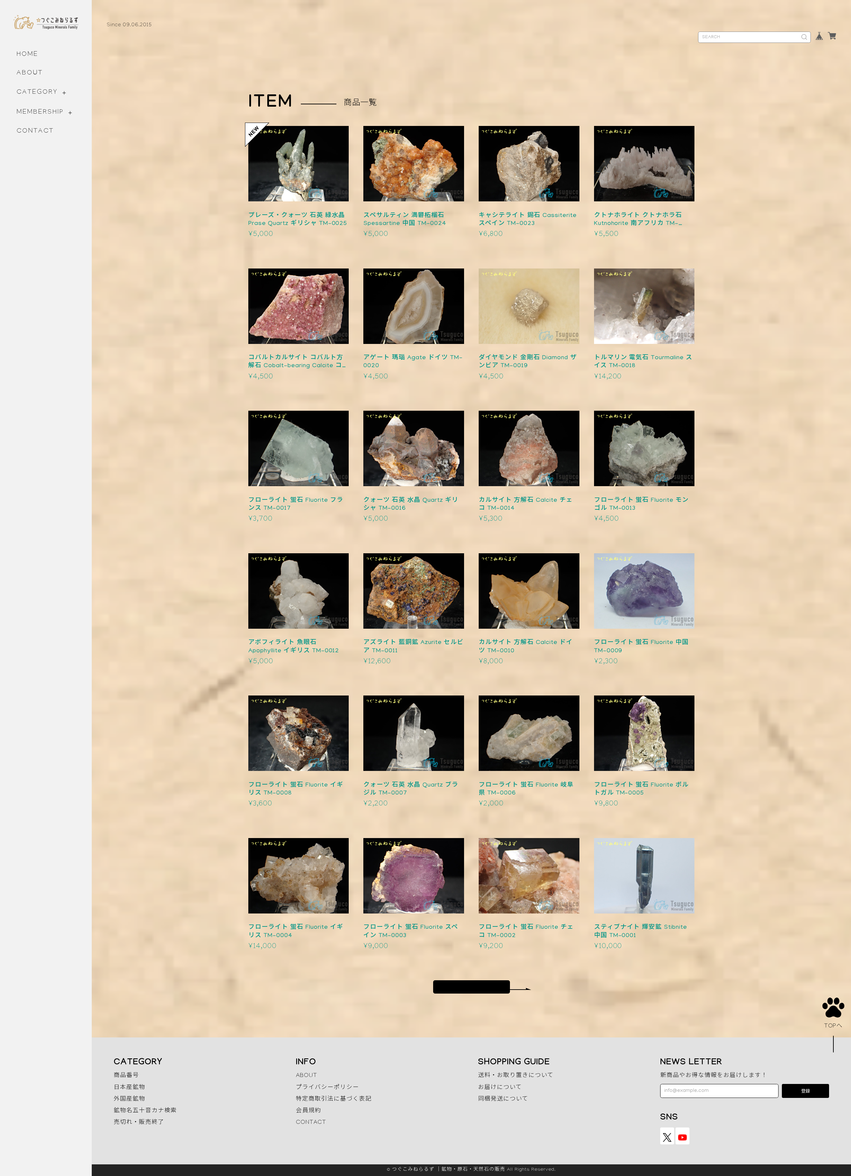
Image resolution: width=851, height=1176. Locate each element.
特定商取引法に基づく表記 (334, 1100)
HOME (27, 55)
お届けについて (500, 1088)
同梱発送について (503, 1100)
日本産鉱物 (129, 1088)
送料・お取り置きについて (515, 1076)
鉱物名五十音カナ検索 (145, 1111)
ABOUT (30, 73)
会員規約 (308, 1111)
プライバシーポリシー (327, 1088)
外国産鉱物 (129, 1100)
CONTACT (35, 131)
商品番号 (126, 1076)
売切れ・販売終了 (139, 1123)
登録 (805, 1091)
